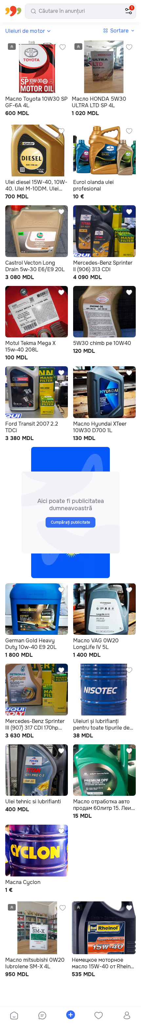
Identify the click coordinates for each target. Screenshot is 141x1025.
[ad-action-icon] (63, 47)
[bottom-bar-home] (14, 1016)
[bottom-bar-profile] (127, 1016)
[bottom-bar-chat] (42, 1016)
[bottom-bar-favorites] (99, 1016)
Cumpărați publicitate (71, 522)
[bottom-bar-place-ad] (70, 1016)
